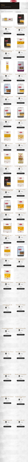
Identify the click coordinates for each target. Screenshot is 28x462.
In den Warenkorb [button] (7, 33)
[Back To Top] (26, 460)
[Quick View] (8, 25)
